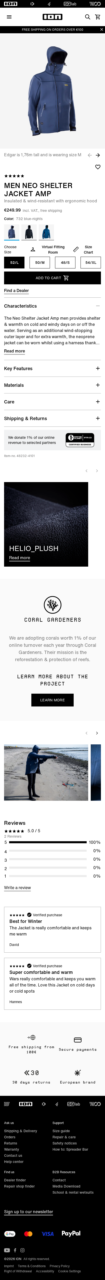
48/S (65, 262)
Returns (10, 1143)
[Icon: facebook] (15, 1250)
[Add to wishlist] (98, 166)
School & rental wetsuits (73, 1192)
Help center (13, 1161)
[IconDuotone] (32, 4)
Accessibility (45, 1271)
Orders (9, 1137)
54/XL (90, 262)
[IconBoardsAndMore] (7, 1104)
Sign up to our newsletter (28, 1212)
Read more (14, 351)
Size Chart (88, 249)
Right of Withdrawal (18, 1271)
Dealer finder (15, 1180)
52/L (14, 262)
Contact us (13, 1155)
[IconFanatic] (49, 4)
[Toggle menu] (9, 17)
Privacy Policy (60, 1266)
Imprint (9, 1266)
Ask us (9, 1123)
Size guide (61, 1130)
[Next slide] (97, 471)
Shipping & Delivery (20, 1130)
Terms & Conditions (32, 1266)
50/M (40, 262)
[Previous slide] (87, 471)
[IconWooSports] (95, 4)
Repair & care (64, 1137)
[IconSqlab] (70, 4)
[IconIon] (10, 4)
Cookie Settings (69, 1271)
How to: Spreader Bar (70, 1149)
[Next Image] (98, 155)
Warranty (11, 1149)
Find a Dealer (16, 290)
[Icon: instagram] (22, 1250)
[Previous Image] (90, 155)
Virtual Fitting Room (53, 249)
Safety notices (64, 1143)
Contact (59, 1180)
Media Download (66, 1186)
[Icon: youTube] (7, 1250)
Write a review (17, 887)
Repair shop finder (19, 1186)
